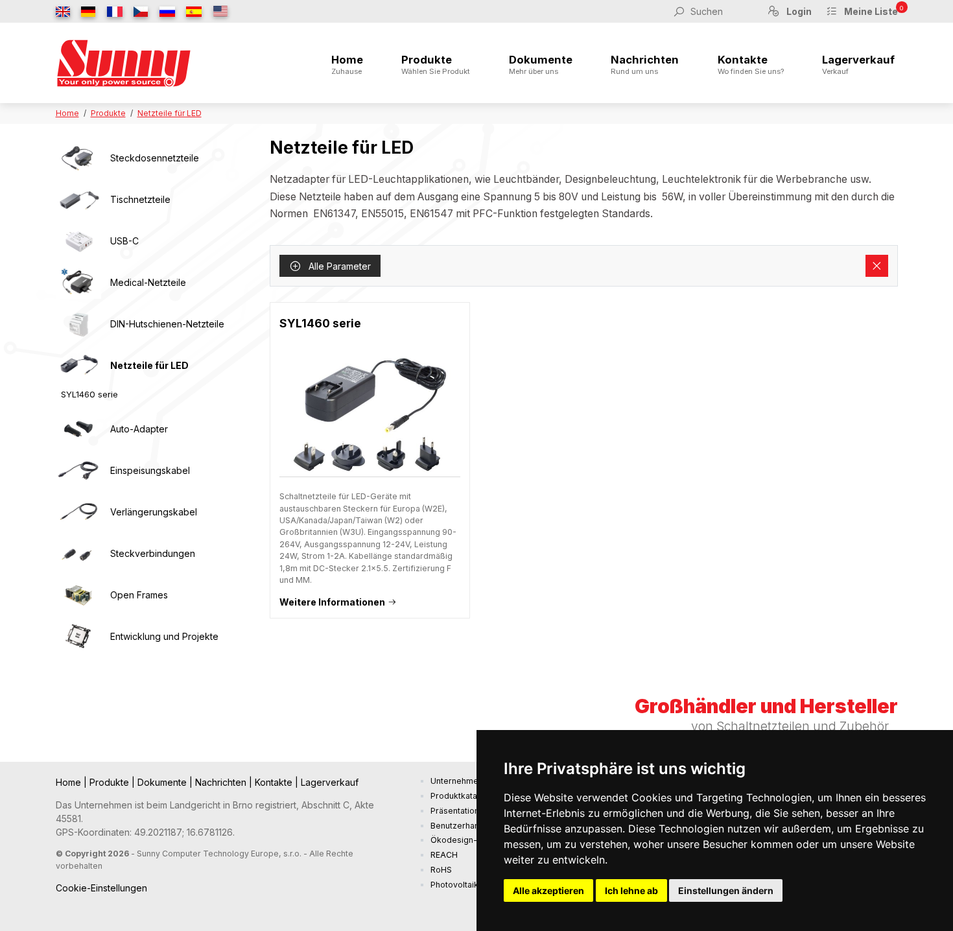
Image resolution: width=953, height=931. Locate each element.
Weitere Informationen (332, 601)
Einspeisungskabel (150, 470)
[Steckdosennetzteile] (78, 158)
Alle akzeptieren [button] (548, 890)
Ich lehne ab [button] (631, 890)
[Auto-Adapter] (78, 429)
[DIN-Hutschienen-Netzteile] (78, 324)
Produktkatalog (459, 796)
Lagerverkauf (858, 65)
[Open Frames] (78, 595)
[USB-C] (78, 241)
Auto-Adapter (139, 428)
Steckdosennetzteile (154, 157)
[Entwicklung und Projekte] (78, 636)
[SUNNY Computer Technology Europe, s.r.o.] (124, 63)
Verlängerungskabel (153, 511)
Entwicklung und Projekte (164, 636)
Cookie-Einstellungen (101, 887)
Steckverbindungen (152, 553)
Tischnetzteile (140, 199)
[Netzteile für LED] (78, 365)
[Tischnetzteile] (78, 199)
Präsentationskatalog (471, 811)
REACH (444, 855)
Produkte (435, 65)
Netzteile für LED (169, 113)
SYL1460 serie (89, 394)
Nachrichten (645, 65)
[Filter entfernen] (876, 266)
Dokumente (540, 65)
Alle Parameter (338, 266)
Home (347, 65)
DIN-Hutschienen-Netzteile (167, 323)
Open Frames (139, 594)
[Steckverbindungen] (78, 553)
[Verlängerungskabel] (78, 512)
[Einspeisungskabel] (78, 470)
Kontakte (751, 65)
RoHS (441, 870)
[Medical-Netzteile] (78, 282)
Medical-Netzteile (148, 282)
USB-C (124, 240)
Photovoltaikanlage (467, 885)
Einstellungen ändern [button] (725, 890)
